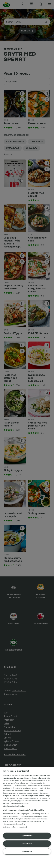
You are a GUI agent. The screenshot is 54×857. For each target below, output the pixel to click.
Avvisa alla (27, 843)
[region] (27, 812)
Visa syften (27, 851)
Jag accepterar (27, 835)
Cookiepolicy (20, 806)
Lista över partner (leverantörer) (15, 827)
